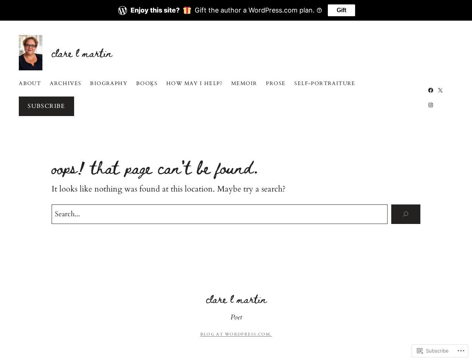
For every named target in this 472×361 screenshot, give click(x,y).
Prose (275, 83)
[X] (440, 90)
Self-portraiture (324, 83)
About (30, 83)
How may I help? (194, 83)
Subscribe (46, 106)
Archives (65, 83)
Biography (108, 83)
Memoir (244, 83)
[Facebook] (431, 90)
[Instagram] (431, 105)
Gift (341, 10)
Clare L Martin (81, 52)
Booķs (146, 83)
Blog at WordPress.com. (236, 334)
